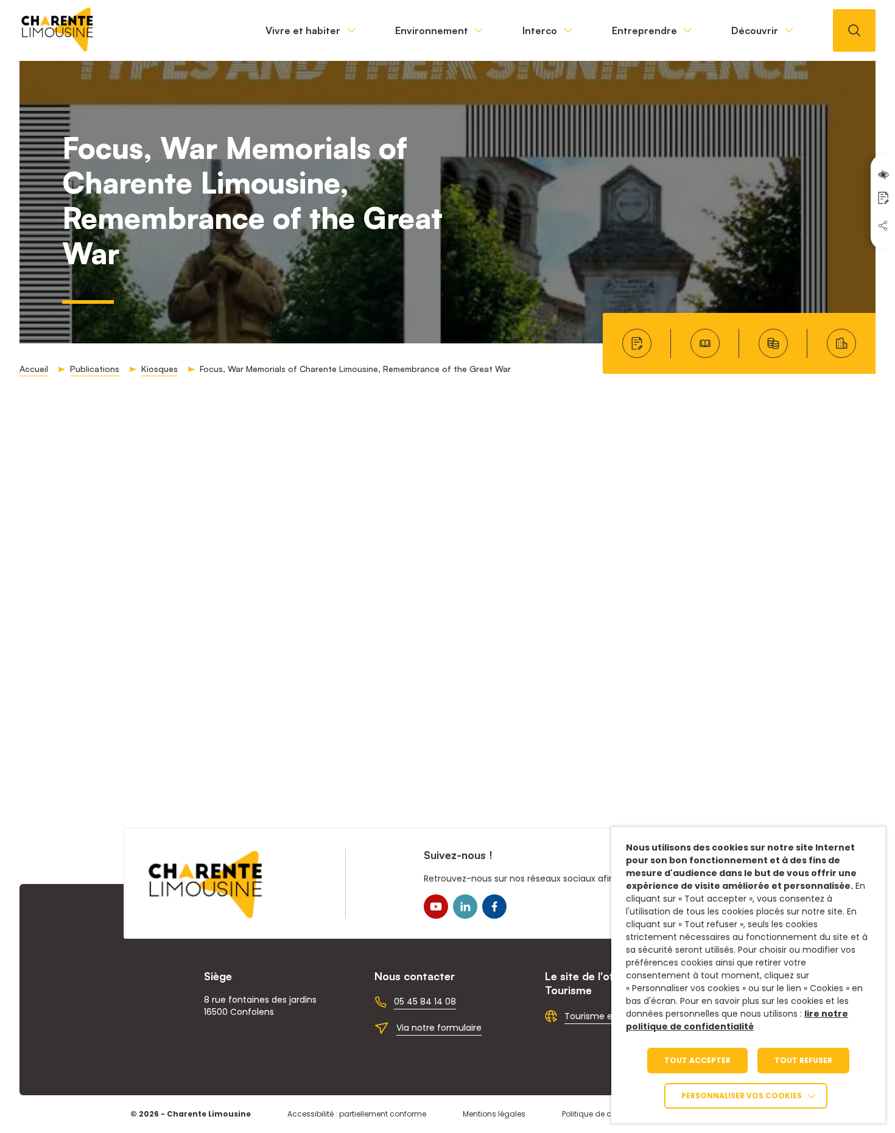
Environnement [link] (431, 30)
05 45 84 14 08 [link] (425, 1001)
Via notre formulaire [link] (439, 1028)
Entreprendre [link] (644, 30)
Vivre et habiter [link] (302, 30)
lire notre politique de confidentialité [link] (737, 1020)
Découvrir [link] (754, 30)
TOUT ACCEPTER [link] (697, 1060)
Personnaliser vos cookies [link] (741, 1095)
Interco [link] (539, 30)
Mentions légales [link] (494, 1114)
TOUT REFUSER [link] (803, 1060)
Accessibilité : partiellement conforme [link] (356, 1114)
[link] (57, 48)
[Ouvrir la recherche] (854, 30)
